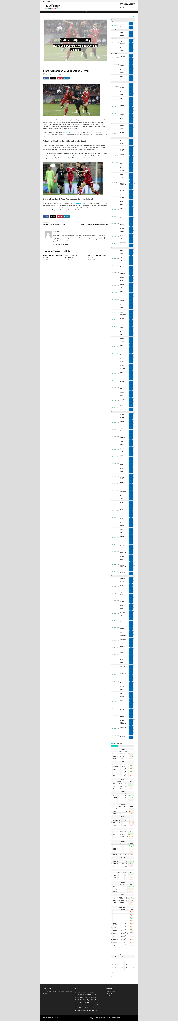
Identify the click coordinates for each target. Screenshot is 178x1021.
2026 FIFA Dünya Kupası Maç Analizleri (84, 992)
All (114, 746)
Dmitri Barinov (77, 203)
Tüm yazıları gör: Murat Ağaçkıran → (61, 244)
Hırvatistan (68, 158)
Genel (53, 68)
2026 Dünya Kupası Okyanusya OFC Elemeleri (86, 997)
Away (130, 746)
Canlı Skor (122, 8)
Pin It (60, 78)
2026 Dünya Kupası (56, 12)
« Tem (112, 977)
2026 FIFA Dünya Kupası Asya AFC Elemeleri (86, 1000)
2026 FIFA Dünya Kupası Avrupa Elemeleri (85, 994)
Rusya (69, 132)
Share (47, 78)
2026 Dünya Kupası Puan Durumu (91, 12)
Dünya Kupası (55, 1017)
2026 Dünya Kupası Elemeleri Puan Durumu (86, 1007)
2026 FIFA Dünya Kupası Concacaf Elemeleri (86, 1010)
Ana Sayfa (46, 12)
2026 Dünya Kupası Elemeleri (72, 12)
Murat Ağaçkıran (50, 74)
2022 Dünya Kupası (47, 68)
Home (122, 746)
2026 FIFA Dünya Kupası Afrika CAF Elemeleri (86, 1005)
